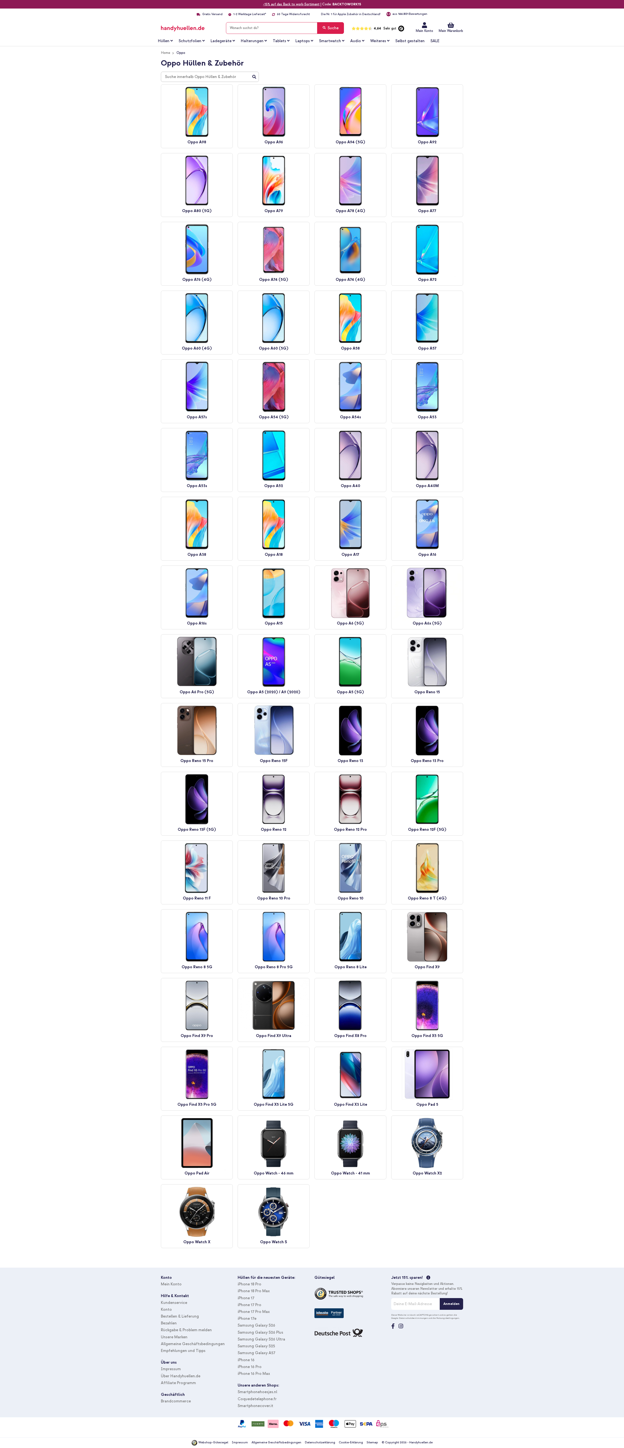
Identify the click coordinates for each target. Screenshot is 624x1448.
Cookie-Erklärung (351, 1442)
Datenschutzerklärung (320, 1442)
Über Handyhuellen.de (180, 1376)
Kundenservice (174, 1302)
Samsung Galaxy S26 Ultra (261, 1339)
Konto (166, 1309)
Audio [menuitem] (355, 41)
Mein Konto (424, 31)
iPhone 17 (246, 1298)
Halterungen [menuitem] (252, 41)
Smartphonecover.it (255, 1405)
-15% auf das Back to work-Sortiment (291, 4)
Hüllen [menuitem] (163, 41)
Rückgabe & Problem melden (186, 1330)
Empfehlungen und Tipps (183, 1350)
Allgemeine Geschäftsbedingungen (193, 1343)
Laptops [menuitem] (302, 41)
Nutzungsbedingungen (447, 1318)
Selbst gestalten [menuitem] (410, 41)
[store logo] (190, 27)
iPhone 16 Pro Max (254, 1373)
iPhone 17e (247, 1318)
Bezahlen (169, 1323)
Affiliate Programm (178, 1382)
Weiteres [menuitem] (378, 41)
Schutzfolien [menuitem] (190, 41)
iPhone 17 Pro (249, 1304)
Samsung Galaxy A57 (256, 1352)
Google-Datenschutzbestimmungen (409, 1318)
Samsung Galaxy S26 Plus (260, 1332)
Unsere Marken (174, 1337)
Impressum (171, 1369)
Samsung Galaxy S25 (256, 1346)
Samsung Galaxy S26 (256, 1325)
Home (165, 53)
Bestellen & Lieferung (180, 1316)
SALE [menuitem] (434, 41)
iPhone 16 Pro (250, 1366)
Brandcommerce (176, 1401)
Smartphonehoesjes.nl (257, 1391)
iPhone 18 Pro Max (254, 1291)
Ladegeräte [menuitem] (221, 41)
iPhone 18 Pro (249, 1284)
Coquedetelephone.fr (257, 1399)
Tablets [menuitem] (279, 41)
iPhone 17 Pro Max (254, 1311)
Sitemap (372, 1442)
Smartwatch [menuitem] (330, 41)
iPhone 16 (246, 1360)
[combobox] (285, 28)
